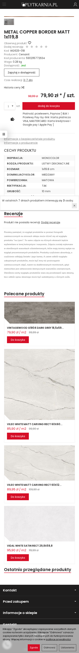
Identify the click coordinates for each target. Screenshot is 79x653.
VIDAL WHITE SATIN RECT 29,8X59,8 (30, 546)
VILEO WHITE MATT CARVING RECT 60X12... (34, 485)
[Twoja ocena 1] (27, 47)
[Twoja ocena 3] (36, 47)
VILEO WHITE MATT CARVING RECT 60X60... (34, 424)
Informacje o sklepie (20, 612)
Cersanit (24, 54)
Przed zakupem (16, 601)
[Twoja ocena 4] (41, 47)
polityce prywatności (58, 639)
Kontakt (10, 590)
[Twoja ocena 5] (46, 47)
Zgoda (34, 647)
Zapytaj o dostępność (22, 72)
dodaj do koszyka (49, 106)
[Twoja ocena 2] (31, 47)
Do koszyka (18, 340)
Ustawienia (67, 647)
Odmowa (49, 647)
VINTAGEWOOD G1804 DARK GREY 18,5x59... (35, 328)
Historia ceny (12, 87)
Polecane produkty (24, 294)
